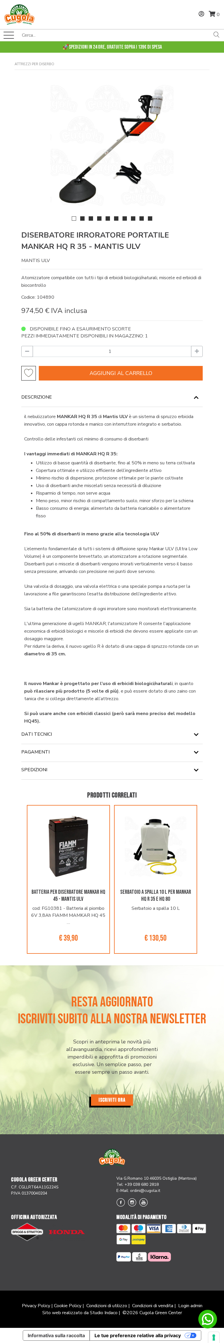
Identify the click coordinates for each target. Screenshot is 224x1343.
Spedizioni (34, 770)
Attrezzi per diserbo (34, 64)
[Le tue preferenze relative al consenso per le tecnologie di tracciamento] (213, 1337)
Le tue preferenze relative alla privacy (137, 1335)
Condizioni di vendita (152, 1306)
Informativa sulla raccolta (56, 1335)
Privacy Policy (36, 1306)
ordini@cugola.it (145, 1190)
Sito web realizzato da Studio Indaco (80, 1313)
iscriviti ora (112, 1100)
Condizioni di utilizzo (106, 1306)
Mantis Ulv (35, 260)
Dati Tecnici (36, 734)
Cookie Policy (67, 1306)
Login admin (190, 1306)
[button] (74, 218)
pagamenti (35, 752)
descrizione (36, 397)
